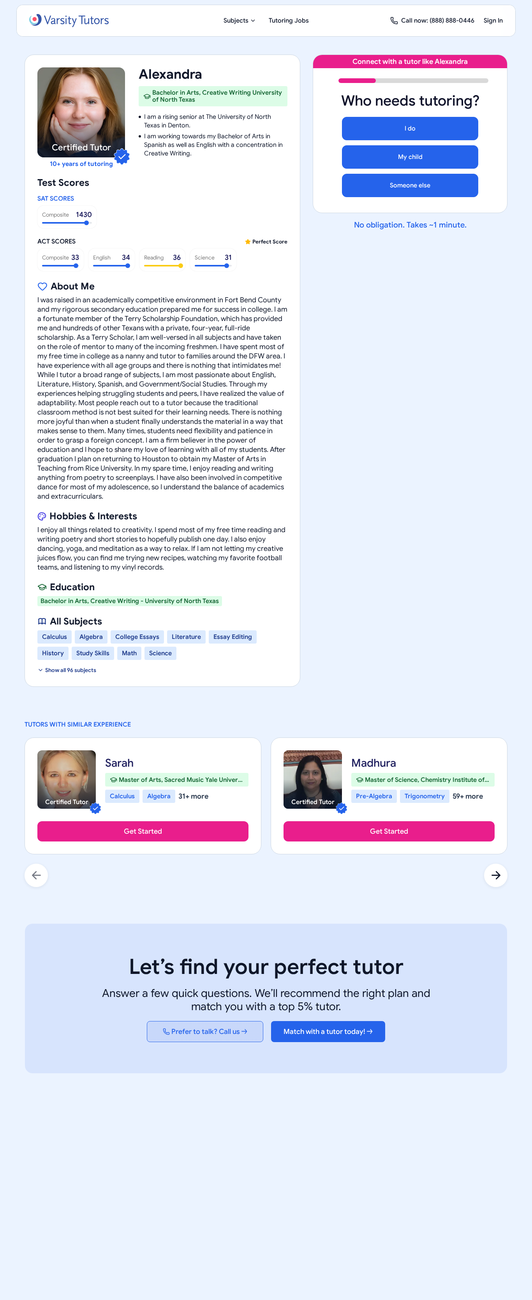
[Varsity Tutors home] (69, 20)
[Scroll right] (495, 875)
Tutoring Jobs (289, 21)
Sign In (493, 21)
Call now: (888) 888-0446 (437, 21)
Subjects (236, 21)
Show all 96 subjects (70, 670)
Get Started (143, 831)
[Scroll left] (36, 875)
